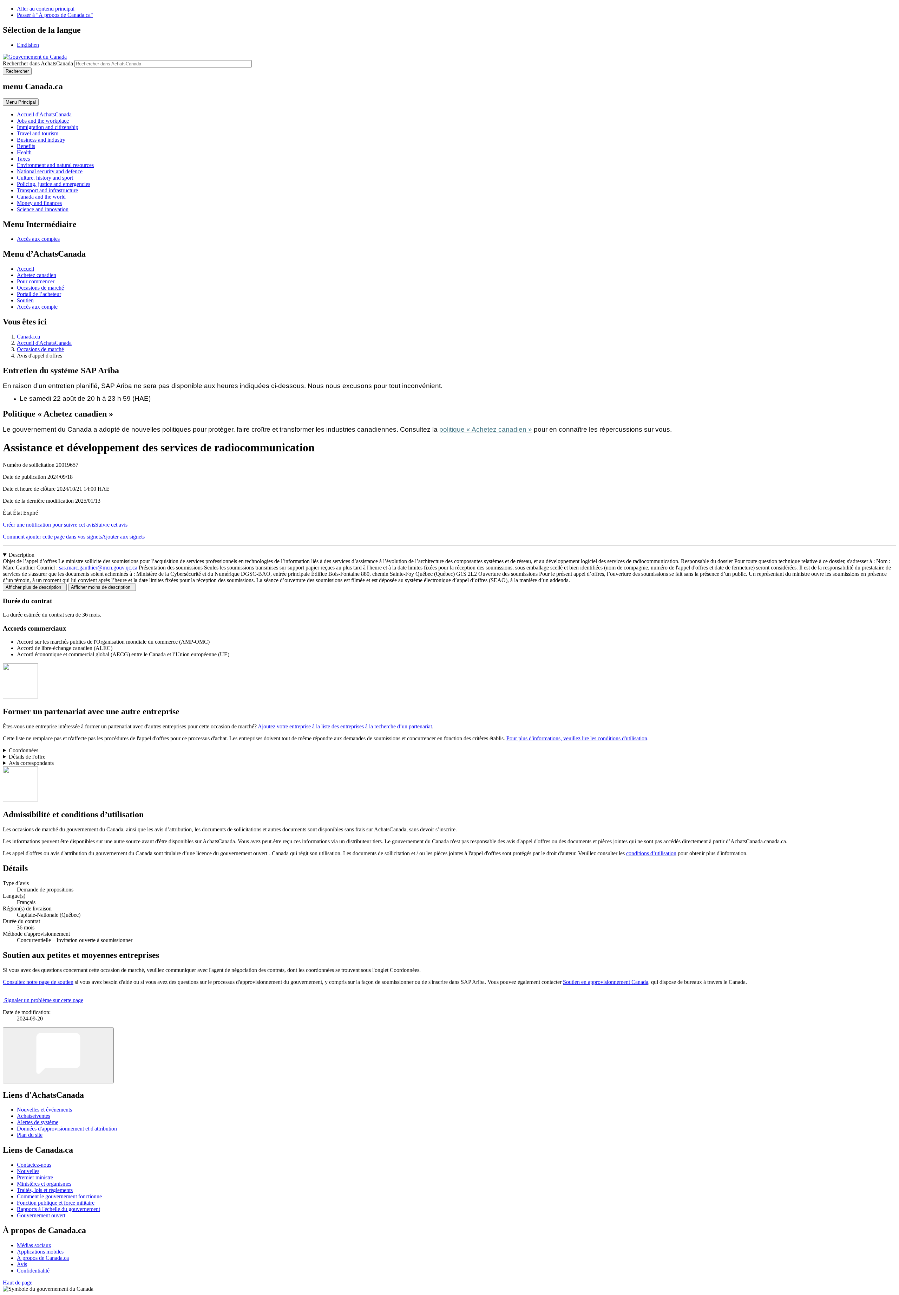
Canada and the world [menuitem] (41, 197)
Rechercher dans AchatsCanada (38, 63)
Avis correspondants (31, 763)
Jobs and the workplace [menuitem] (43, 121)
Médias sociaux (34, 1245)
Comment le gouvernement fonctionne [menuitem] (59, 1196)
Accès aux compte (37, 307)
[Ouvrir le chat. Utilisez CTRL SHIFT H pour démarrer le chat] (58, 1055)
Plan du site (29, 1135)
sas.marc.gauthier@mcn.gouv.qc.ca (98, 568)
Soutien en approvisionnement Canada (605, 982)
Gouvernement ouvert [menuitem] (41, 1215)
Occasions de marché (40, 288)
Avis (22, 1264)
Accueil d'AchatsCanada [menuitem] (44, 114)
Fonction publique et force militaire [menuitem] (55, 1203)
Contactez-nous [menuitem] (34, 1165)
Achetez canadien (36, 275)
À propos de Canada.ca (43, 1258)
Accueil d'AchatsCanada (44, 343)
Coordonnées (23, 750)
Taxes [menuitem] (23, 159)
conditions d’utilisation (651, 853)
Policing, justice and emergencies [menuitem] (53, 184)
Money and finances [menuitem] (39, 203)
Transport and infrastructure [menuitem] (47, 190)
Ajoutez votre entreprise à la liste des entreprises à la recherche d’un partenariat (345, 726)
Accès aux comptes (38, 239)
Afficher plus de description (35, 587)
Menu (21, 102)
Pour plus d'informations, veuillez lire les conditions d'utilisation (576, 738)
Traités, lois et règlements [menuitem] (45, 1190)
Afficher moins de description (102, 587)
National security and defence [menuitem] (50, 171)
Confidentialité (33, 1271)
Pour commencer (35, 281)
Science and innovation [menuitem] (42, 209)
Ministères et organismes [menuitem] (44, 1184)
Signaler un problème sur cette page (43, 1000)
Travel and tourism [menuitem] (37, 133)
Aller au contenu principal (45, 9)
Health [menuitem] (24, 152)
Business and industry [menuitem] (41, 140)
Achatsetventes (33, 1116)
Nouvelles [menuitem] (28, 1171)
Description (21, 555)
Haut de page (17, 1283)
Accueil (25, 269)
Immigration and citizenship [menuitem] (47, 127)
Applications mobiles (40, 1252)
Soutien (25, 300)
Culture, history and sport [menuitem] (45, 178)
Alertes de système (37, 1122)
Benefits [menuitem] (26, 146)
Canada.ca (28, 337)
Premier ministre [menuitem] (35, 1177)
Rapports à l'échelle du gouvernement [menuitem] (58, 1209)
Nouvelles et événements (44, 1110)
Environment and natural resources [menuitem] (55, 165)
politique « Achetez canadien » (485, 429)
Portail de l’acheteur (39, 294)
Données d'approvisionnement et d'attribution (67, 1129)
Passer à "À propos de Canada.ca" (55, 15)
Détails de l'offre (27, 757)
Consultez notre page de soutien (38, 982)
